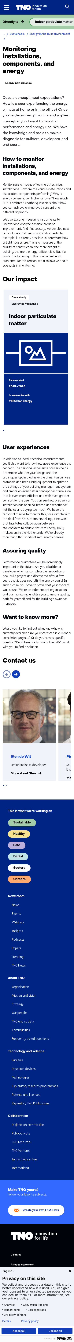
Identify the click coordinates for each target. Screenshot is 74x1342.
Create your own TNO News (41, 1210)
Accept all (19, 1330)
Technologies (21, 1077)
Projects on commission (28, 1125)
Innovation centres (25, 1159)
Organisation (20, 987)
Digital (18, 856)
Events (16, 914)
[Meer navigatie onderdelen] (70, 22)
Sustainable (22, 822)
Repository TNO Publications (30, 1103)
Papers (16, 948)
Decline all (55, 1330)
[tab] (3, 430)
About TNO (16, 978)
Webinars (18, 922)
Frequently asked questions (30, 1039)
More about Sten (23, 773)
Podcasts (18, 939)
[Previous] (7, 674)
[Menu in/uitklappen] (7, 7)
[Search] (67, 7)
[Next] (16, 674)
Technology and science (26, 1051)
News (16, 905)
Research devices (24, 1069)
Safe (16, 845)
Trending (18, 957)
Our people (19, 1013)
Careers (19, 879)
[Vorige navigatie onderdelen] (4, 22)
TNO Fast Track (21, 1142)
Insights (17, 931)
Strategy (17, 1004)
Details (6, 1321)
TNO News (19, 965)
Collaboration (18, 1116)
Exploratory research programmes (35, 1086)
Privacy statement (23, 1265)
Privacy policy (30, 1321)
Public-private (21, 1133)
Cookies (16, 1255)
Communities (21, 1030)
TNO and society (23, 1021)
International (21, 1168)
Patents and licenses (26, 1095)
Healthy (19, 834)
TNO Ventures (21, 1151)
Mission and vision (24, 995)
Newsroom (16, 896)
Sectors (19, 867)
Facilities (17, 1060)
